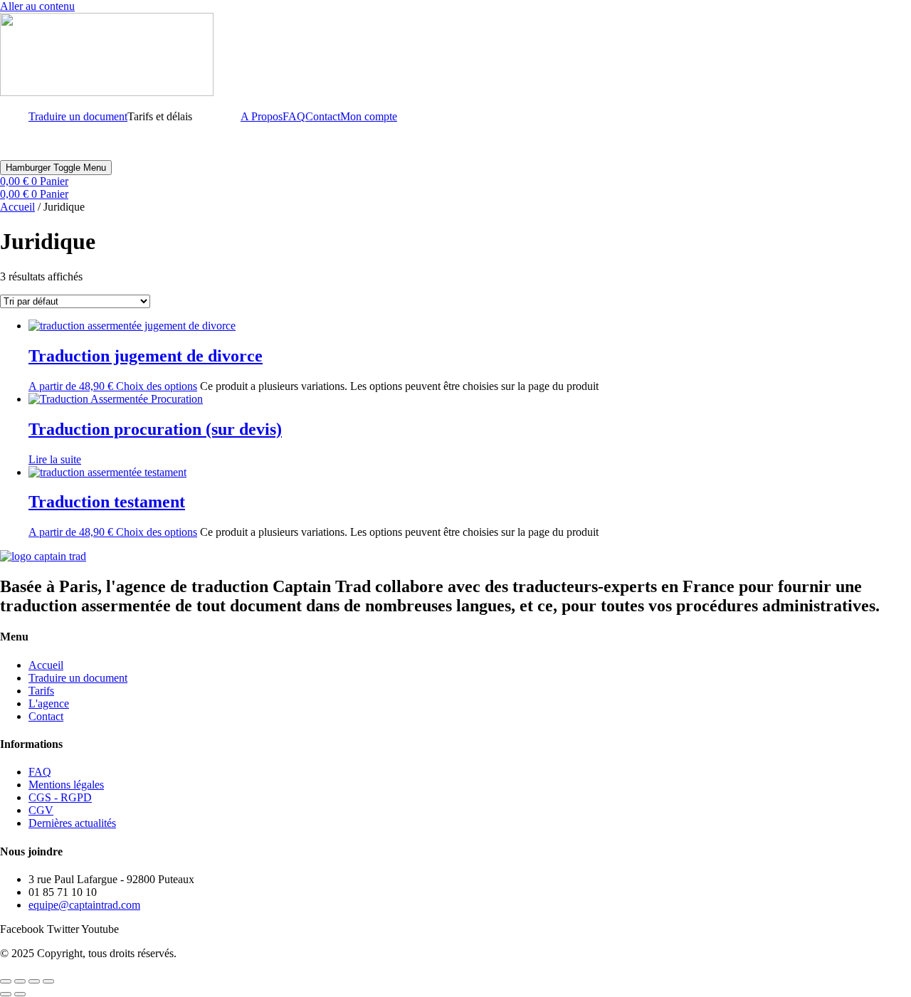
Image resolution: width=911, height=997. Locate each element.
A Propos (262, 116)
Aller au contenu (37, 6)
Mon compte (368, 116)
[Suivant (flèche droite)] (20, 994)
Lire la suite (54, 459)
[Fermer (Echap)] (48, 981)
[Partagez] (34, 981)
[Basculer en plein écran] (20, 981)
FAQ (294, 116)
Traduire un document (77, 116)
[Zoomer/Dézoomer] (5, 981)
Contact (322, 116)
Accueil (17, 207)
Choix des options (156, 386)
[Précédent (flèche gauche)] (5, 994)
